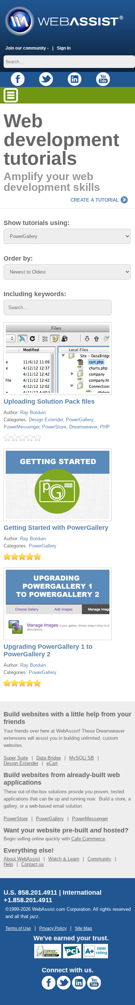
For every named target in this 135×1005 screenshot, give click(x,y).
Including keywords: (35, 294)
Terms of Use (18, 928)
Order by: (18, 258)
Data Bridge (48, 758)
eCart (52, 763)
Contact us (32, 864)
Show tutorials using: (36, 222)
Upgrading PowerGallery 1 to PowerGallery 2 (48, 650)
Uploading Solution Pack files (49, 401)
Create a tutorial (95, 200)
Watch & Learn (63, 859)
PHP (105, 427)
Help (8, 864)
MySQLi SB (81, 758)
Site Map (83, 928)
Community (99, 859)
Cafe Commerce (88, 838)
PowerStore (54, 427)
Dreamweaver (83, 427)
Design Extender (46, 419)
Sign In (64, 48)
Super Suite (16, 758)
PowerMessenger (21, 427)
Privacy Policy (53, 928)
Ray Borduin (33, 412)
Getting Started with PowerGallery (56, 527)
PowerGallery (79, 419)
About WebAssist (22, 859)
